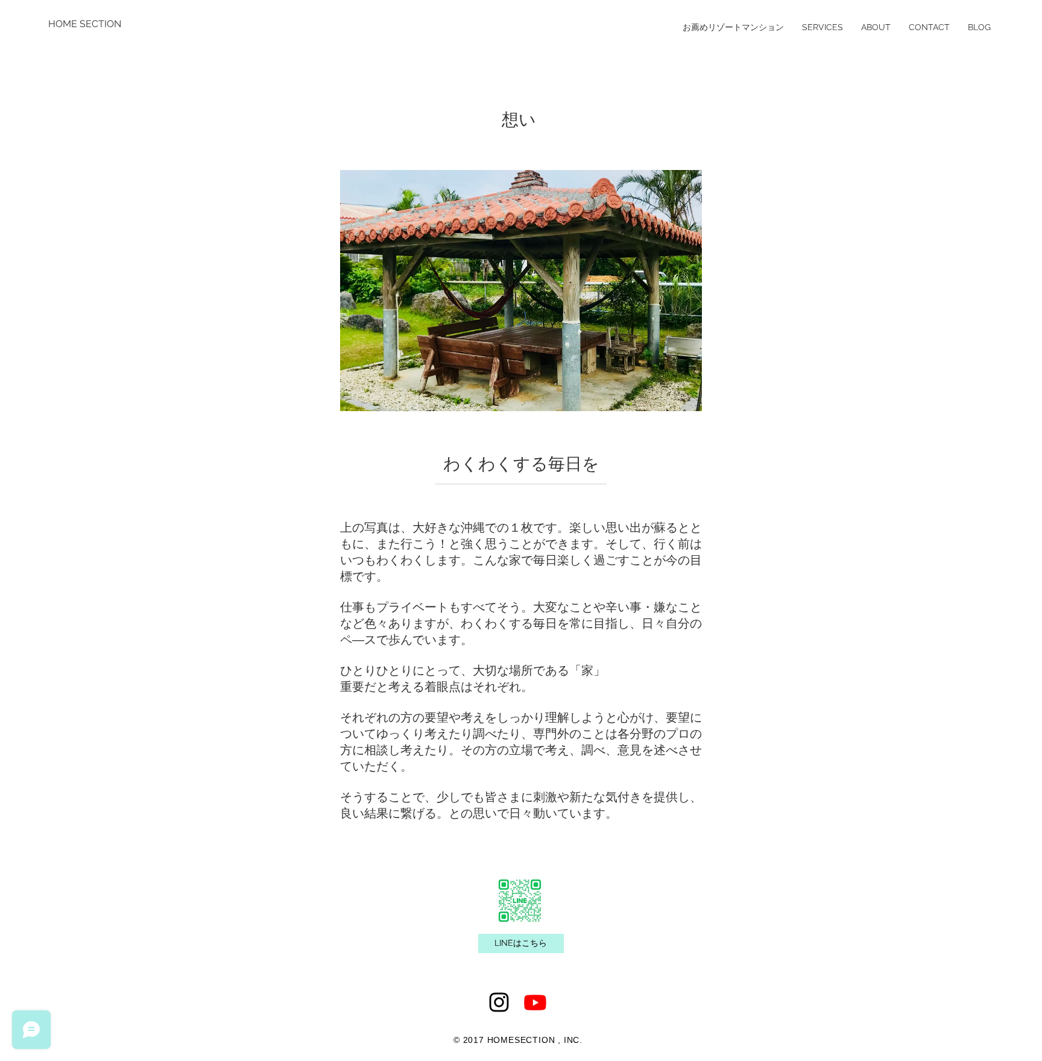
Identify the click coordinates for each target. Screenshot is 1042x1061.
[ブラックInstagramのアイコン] (499, 1002)
